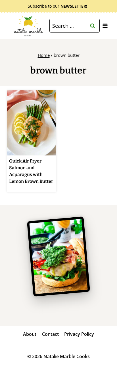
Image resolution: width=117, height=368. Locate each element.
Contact (50, 334)
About (29, 334)
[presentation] (31, 122)
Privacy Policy (79, 334)
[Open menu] (105, 25)
